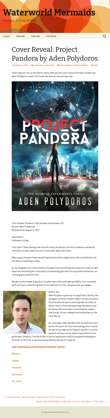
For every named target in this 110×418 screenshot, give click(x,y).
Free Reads (51, 36)
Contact (6, 36)
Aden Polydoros (66, 65)
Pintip (95, 65)
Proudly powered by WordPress (55, 412)
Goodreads (17, 374)
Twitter (15, 360)
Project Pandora (81, 65)
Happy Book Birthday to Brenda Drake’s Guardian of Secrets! (71, 401)
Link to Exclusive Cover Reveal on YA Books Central (38, 346)
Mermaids (20, 36)
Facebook (16, 367)
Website (16, 353)
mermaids (50, 65)
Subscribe (35, 36)
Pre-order (16, 381)
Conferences (39, 65)
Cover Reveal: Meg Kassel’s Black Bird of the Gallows (34, 397)
